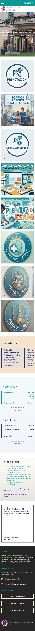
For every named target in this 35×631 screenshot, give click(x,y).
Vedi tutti (17, 410)
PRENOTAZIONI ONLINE (17, 596)
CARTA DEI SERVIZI (17, 603)
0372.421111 (27, 3)
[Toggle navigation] (2, 3)
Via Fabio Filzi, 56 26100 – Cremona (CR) (16, 584)
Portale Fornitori (17, 610)
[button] (11, 407)
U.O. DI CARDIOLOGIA (11, 430)
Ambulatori (8, 393)
